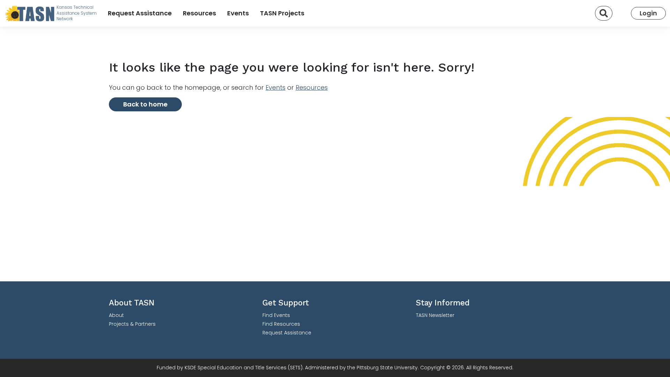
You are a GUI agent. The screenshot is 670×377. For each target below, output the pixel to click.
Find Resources (281, 323)
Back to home (145, 104)
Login (648, 13)
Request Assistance (140, 13)
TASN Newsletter (435, 315)
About (116, 315)
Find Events (276, 315)
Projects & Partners (132, 323)
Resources (199, 13)
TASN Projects (282, 13)
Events (238, 13)
